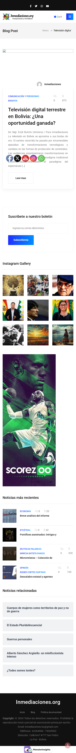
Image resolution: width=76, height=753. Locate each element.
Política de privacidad (51, 712)
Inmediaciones (52, 84)
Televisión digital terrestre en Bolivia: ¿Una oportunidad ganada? (37, 116)
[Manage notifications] (68, 745)
